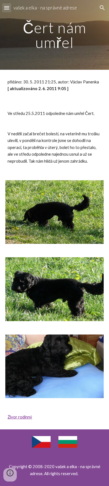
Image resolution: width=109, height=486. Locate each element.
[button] (6, 7)
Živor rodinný (20, 417)
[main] (54, 35)
